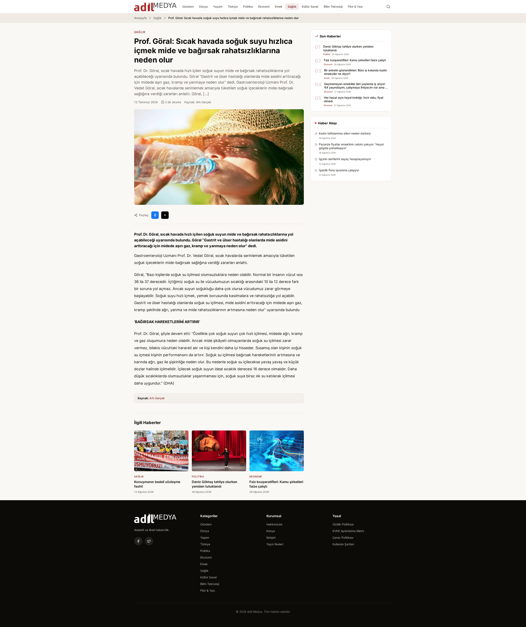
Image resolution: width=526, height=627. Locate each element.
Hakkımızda (274, 524)
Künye (270, 531)
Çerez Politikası (343, 537)
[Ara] (388, 6)
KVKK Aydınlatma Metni (348, 531)
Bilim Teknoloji (333, 6)
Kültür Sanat (310, 6)
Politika (248, 6)
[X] (149, 541)
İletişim (271, 537)
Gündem (188, 6)
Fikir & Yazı (355, 6)
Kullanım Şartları (343, 544)
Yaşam (217, 6)
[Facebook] (138, 541)
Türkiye (233, 6)
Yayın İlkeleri (274, 544)
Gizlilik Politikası (343, 524)
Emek (278, 6)
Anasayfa (140, 18)
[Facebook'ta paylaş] (155, 215)
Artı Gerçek (157, 398)
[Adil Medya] (155, 7)
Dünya (203, 6)
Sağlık (292, 6)
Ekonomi (264, 6)
